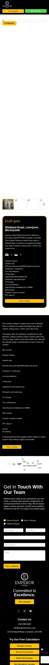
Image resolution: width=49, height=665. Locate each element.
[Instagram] (24, 611)
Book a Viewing (30, 520)
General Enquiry (13, 520)
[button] (44, 204)
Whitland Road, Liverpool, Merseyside (22, 229)
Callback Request (13, 524)
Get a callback (11, 566)
